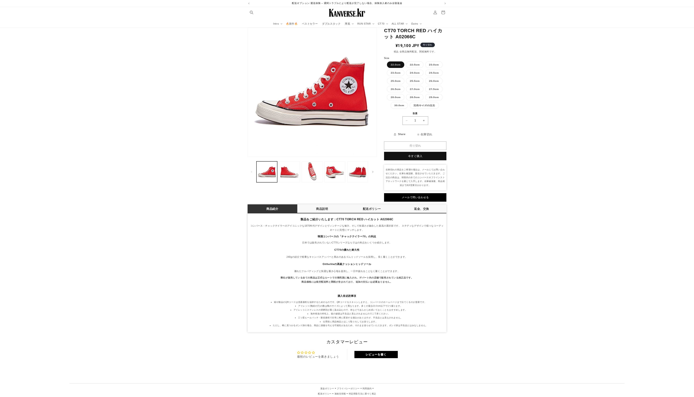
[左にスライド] (252, 172)
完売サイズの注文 (426, 106)
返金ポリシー (327, 388)
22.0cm (397, 65)
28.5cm (416, 98)
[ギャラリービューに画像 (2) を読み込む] (289, 171)
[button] (252, 12)
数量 (415, 113)
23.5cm (397, 73)
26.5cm (397, 89)
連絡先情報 (340, 393)
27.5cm (435, 89)
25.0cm (397, 81)
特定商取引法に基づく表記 (362, 393)
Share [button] (401, 134)
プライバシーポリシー (348, 388)
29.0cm (435, 98)
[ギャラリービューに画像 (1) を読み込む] (266, 171)
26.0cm (435, 81)
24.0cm (416, 73)
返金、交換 (421, 208)
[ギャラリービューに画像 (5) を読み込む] (357, 171)
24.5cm (435, 73)
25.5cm (416, 81)
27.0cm (416, 89)
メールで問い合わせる (415, 197)
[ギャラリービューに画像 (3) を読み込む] (312, 171)
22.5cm (416, 65)
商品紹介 (272, 208)
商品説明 (322, 208)
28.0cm (397, 98)
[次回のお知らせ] (445, 3)
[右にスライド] (373, 172)
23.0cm (435, 65)
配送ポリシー (372, 208)
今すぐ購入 (415, 156)
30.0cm (400, 106)
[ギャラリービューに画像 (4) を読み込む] (334, 171)
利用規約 (367, 388)
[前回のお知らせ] (249, 3)
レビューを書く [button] (376, 354)
